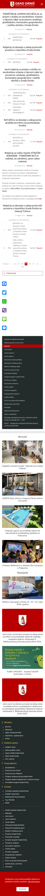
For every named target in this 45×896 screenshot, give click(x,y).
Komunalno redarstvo (11, 383)
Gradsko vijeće (10, 747)
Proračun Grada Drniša (11, 370)
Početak (6, 264)
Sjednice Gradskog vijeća (12, 366)
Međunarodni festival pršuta (15, 797)
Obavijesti (8, 730)
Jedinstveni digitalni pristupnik (14, 339)
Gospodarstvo (10, 768)
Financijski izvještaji (10, 373)
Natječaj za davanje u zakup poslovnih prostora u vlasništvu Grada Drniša (22, 48)
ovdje (40, 199)
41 (34, 264)
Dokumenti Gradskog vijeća (13, 363)
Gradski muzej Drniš (12, 794)
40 (30, 264)
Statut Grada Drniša (12, 756)
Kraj (22, 267)
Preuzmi (39, 39)
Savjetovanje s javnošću (12, 404)
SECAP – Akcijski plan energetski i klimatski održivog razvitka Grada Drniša (21, 425)
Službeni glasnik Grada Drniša (13, 343)
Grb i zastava (9, 759)
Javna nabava (9, 356)
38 (22, 264)
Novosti (8, 727)
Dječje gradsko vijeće (12, 750)
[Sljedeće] (41, 264)
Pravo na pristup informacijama (14, 400)
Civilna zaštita (8, 387)
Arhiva (7, 739)
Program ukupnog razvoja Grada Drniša (18, 776)
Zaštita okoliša (9, 397)
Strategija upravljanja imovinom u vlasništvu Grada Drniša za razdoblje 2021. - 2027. (20, 419)
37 (18, 264)
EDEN (7, 803)
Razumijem (22, 889)
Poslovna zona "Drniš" (13, 770)
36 (15, 264)
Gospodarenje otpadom (12, 394)
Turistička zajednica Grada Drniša (17, 791)
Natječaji (29, 29)
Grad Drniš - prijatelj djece (14, 736)
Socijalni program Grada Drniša (14, 377)
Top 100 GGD (9, 800)
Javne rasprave (9, 353)
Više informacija (34, 882)
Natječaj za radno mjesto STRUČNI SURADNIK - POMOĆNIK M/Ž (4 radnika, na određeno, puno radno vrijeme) (22, 157)
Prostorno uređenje (10, 380)
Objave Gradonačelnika (13, 733)
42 (37, 264)
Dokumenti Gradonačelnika (13, 360)
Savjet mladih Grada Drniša (14, 753)
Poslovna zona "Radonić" (14, 774)
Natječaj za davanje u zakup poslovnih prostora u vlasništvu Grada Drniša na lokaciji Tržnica (22, 208)
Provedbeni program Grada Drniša (17, 782)
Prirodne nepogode (10, 390)
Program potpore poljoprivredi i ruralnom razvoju (22, 779)
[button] (42, 4)
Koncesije (7, 407)
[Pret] (11, 264)
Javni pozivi (8, 349)
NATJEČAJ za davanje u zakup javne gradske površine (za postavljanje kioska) (22, 123)
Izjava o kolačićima (10, 414)
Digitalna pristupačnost (11, 411)
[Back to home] (22, 4)
